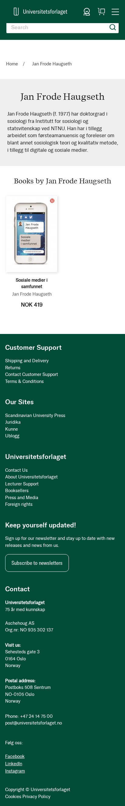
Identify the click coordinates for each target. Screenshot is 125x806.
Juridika (13, 422)
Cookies (13, 796)
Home (12, 64)
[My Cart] (101, 11)
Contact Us (16, 470)
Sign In (87, 11)
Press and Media (21, 497)
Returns (12, 367)
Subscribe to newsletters (37, 563)
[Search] (113, 27)
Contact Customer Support (31, 374)
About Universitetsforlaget (31, 477)
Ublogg (12, 436)
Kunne (11, 429)
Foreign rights (18, 504)
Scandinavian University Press (35, 415)
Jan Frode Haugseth (32, 294)
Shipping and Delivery (27, 360)
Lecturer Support (22, 484)
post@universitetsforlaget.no (33, 723)
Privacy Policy (36, 796)
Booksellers (17, 490)
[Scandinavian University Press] (40, 11)
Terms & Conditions (24, 381)
